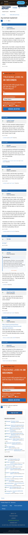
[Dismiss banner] (26, 2)
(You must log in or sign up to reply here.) (9, 405)
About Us (13, 513)
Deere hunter (16, 160)
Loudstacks (10, 27)
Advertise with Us (13, 520)
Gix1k (10, 481)
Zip (4, 91)
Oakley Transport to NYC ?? (18, 438)
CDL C (18, 105)
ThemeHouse (22, 532)
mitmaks (12, 463)
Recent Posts (12, 11)
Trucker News (13, 516)
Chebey (11, 429)
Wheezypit (13, 422)
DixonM (8, 145)
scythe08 (14, 337)
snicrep (9, 252)
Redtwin (9, 193)
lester (11, 360)
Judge (8, 320)
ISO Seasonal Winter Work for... (17, 433)
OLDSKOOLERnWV (8, 485)
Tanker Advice (12, 446)
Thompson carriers (15, 421)
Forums (15, 7)
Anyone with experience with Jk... (18, 425)
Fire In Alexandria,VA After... (15, 468)
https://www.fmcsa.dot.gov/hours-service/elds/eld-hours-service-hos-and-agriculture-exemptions (12, 326)
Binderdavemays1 (17, 450)
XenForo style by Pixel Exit (14, 530)
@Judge (4, 243)
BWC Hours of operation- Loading (17, 427)
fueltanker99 (14, 444)
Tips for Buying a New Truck (15, 487)
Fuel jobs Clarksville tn (16, 442)
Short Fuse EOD (12, 231)
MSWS (10, 437)
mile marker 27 (8, 478)
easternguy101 (16, 440)
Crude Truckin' (10, 120)
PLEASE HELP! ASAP (18, 449)
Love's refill (12, 461)
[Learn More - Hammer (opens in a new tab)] (14, 2)
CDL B (11, 105)
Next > (9, 20)
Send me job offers (14, 109)
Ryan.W (11, 488)
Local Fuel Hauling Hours (14, 436)
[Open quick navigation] (25, 14)
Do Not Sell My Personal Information (13, 525)
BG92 (10, 447)
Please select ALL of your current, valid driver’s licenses (12, 103)
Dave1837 (11, 137)
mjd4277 (12, 469)
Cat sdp (9, 239)
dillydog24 (13, 434)
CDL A (5, 105)
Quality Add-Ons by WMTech (14, 531)
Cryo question (13, 430)
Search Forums (5, 11)
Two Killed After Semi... (15, 472)
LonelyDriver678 (8, 467)
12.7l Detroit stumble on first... (14, 459)
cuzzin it (11, 431)
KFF (9, 460)
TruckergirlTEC (8, 493)
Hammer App (13, 522)
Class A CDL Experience (9, 97)
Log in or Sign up (22, 6)
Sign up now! (14, 412)
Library (13, 518)
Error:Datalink (11, 480)
